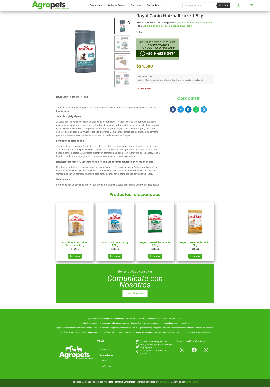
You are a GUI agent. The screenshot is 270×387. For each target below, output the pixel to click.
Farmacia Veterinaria (102, 319)
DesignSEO (163, 382)
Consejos (136, 5)
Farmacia (94, 5)
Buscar (223, 5)
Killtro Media (191, 382)
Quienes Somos (116, 5)
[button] (128, 22)
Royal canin (186, 25)
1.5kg (145, 25)
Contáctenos (154, 5)
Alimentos (180, 22)
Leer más (75, 256)
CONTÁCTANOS (135, 293)
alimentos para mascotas (159, 323)
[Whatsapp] (206, 350)
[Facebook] (194, 350)
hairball (175, 25)
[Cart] (251, 5)
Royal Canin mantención (199, 22)
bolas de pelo (156, 25)
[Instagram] (182, 350)
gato (167, 25)
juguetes (172, 323)
